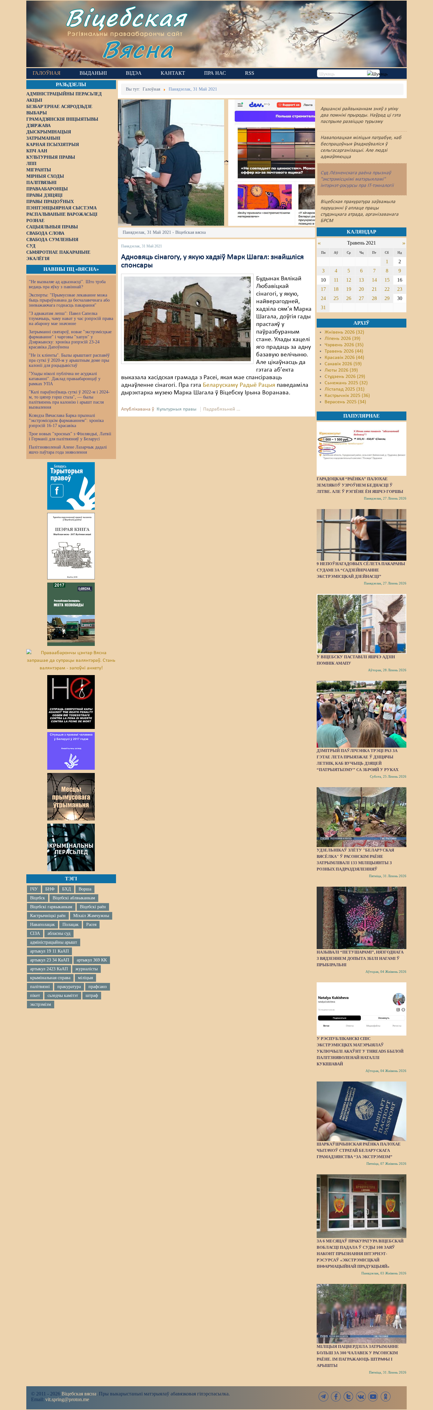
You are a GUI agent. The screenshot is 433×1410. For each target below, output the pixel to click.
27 (361, 298)
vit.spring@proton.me (67, 1399)
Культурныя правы (177, 409)
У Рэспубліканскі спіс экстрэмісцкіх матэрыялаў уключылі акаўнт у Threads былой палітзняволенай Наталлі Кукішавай (360, 1051)
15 (387, 280)
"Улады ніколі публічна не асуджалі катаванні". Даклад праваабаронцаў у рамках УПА (64, 378)
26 (348, 298)
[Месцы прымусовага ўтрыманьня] (71, 796)
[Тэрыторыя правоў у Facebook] (71, 485)
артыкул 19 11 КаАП (49, 951)
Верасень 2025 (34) (345, 402)
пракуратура (69, 986)
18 (336, 289)
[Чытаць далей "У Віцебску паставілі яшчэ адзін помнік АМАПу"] (361, 623)
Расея (91, 924)
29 (387, 298)
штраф (92, 995)
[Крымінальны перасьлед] (71, 847)
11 (336, 280)
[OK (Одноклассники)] (385, 1396)
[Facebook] (336, 1396)
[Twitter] (348, 1396)
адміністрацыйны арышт (53, 942)
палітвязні (40, 986)
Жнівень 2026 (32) (344, 332)
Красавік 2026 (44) (344, 357)
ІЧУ (34, 889)
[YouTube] (373, 1396)
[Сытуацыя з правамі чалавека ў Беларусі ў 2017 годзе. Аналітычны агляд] (71, 750)
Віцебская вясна (78, 1393)
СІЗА (35, 933)
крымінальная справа (50, 977)
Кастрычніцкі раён (48, 915)
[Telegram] (323, 1396)
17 (323, 289)
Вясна (137, 48)
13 (361, 280)
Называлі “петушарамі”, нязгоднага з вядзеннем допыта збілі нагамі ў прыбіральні (360, 958)
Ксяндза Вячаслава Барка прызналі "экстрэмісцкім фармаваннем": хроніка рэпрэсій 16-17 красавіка (66, 420)
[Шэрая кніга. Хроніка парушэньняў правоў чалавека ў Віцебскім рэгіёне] (71, 546)
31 (323, 307)
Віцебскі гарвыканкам (51, 906)
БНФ (50, 889)
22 (387, 289)
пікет (35, 995)
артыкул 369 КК (92, 960)
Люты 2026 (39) (341, 370)
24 (323, 298)
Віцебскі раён (93, 906)
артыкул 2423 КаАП (49, 969)
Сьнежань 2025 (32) (346, 383)
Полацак (70, 924)
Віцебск (37, 898)
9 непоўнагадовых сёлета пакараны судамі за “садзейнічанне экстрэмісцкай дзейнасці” (361, 570)
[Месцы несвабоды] (71, 614)
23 (399, 289)
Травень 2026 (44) (344, 351)
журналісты (86, 969)
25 (336, 298)
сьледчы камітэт (63, 995)
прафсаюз (97, 986)
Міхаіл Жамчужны (91, 915)
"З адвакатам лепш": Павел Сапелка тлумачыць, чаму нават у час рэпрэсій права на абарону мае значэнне (71, 318)
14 (374, 280)
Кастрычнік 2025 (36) (347, 395)
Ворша (85, 889)
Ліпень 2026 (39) (342, 338)
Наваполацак (42, 924)
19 (348, 289)
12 (348, 280)
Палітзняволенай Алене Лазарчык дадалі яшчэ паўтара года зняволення (68, 450)
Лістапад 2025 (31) (345, 389)
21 (374, 289)
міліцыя (85, 977)
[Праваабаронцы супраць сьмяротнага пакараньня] (71, 702)
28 (374, 298)
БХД (66, 889)
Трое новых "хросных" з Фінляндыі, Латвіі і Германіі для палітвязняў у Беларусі (70, 436)
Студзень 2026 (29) (345, 376)
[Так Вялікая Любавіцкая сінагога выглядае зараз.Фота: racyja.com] (187, 318)
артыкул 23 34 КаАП (49, 960)
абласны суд (59, 933)
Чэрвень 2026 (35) (344, 345)
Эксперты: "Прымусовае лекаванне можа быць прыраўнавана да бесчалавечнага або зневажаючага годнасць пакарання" (69, 300)
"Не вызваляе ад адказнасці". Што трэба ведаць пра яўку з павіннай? (67, 284)
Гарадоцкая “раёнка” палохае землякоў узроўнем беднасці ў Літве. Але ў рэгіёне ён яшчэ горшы (360, 485)
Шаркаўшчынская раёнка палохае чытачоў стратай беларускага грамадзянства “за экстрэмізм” (359, 1150)
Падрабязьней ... (221, 409)
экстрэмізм (40, 1004)
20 (361, 289)
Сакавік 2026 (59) (343, 364)
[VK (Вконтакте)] (360, 1396)
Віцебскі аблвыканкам (74, 898)
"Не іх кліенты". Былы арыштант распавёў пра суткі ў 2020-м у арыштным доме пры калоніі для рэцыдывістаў (69, 360)
